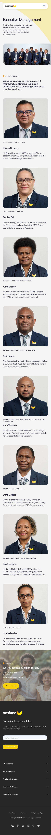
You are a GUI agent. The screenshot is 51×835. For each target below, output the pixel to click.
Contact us (9, 686)
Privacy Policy (11, 813)
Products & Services (10, 779)
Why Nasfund (8, 764)
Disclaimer (23, 813)
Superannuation (9, 771)
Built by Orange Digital (37, 813)
